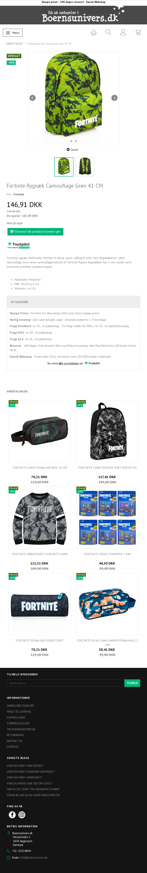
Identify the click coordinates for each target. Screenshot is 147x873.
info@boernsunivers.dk (33, 857)
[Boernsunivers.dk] (83, 15)
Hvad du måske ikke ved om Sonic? (29, 783)
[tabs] (107, 32)
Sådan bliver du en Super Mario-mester (33, 795)
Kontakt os (14, 741)
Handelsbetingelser (20, 705)
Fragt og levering (19, 711)
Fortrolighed (16, 717)
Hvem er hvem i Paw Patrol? (25, 766)
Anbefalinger (17, 391)
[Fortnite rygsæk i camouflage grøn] (73, 98)
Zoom (74, 150)
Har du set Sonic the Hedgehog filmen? (33, 789)
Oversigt (13, 747)
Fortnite (18, 194)
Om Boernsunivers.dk (21, 729)
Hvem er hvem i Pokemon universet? (31, 772)
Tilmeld (132, 683)
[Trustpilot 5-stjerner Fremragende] (18, 245)
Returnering (15, 735)
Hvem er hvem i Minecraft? (24, 777)
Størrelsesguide (18, 723)
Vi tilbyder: (20, 302)
